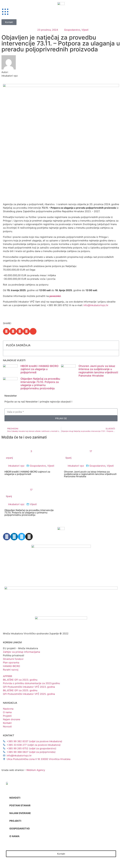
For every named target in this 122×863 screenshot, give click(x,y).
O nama (14, 836)
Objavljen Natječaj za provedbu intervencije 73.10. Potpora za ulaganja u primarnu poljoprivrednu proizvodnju (40, 383)
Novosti (14, 797)
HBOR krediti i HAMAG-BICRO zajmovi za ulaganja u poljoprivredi (39, 369)
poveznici (55, 296)
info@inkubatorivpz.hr (95, 305)
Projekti (15, 820)
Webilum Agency (35, 770)
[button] (6, 331)
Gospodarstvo (72, 29)
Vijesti (85, 29)
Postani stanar (19, 805)
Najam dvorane (20, 813)
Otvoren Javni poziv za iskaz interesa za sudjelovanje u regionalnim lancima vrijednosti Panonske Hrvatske (98, 370)
